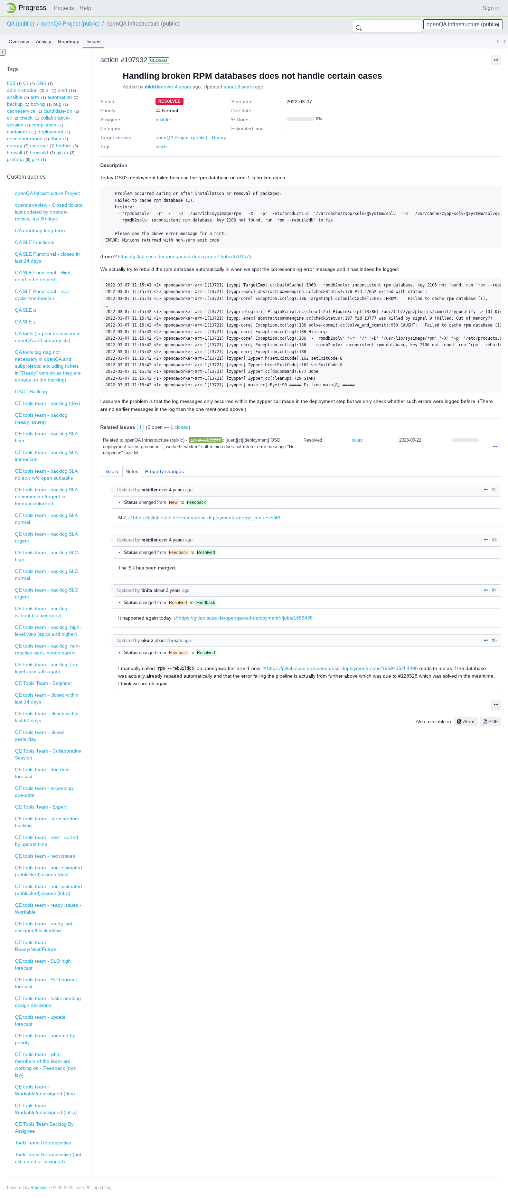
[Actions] (494, 447)
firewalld (39, 152)
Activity (43, 41)
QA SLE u (25, 310)
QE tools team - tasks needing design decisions (48, 1002)
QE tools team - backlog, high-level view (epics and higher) (48, 630)
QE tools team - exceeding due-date (44, 791)
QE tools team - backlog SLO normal (46, 574)
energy (14, 145)
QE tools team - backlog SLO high (46, 556)
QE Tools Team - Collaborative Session (48, 754)
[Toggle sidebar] (3, 52)
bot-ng (38, 104)
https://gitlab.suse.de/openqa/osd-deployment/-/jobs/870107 (183, 256)
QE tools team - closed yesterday (40, 735)
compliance (43, 125)
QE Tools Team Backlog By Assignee (44, 1127)
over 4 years (177, 86)
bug (57, 104)
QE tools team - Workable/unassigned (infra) (46, 1109)
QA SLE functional (34, 242)
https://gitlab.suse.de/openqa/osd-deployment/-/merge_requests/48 (206, 517)
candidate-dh (58, 111)
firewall (14, 152)
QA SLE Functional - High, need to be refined (43, 276)
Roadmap (68, 41)
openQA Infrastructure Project (47, 193)
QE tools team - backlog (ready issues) (41, 418)
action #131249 (205, 440)
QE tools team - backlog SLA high (46, 437)
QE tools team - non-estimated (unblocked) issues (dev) (48, 871)
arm (34, 97)
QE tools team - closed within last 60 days (46, 717)
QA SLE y (25, 321)
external (39, 145)
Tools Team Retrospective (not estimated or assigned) (48, 1158)
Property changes (164, 471)
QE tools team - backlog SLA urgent (46, 537)
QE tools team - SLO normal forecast (46, 983)
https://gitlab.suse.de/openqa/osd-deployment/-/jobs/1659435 (246, 618)
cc (9, 118)
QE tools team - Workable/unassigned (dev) (45, 1090)
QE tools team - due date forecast (42, 773)
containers (18, 131)
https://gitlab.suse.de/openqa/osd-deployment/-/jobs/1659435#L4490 (342, 668)
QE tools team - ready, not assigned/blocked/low (43, 927)
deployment (50, 131)
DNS (41, 83)
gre (35, 159)
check (26, 118)
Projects (64, 8)
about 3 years (239, 86)
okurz (357, 440)
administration (22, 90)
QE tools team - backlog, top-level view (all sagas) (47, 668)
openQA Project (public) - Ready (191, 137)
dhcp (55, 138)
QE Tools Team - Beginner (43, 683)
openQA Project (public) (70, 24)
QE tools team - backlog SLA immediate (46, 456)
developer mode (25, 138)
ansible (14, 97)
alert (62, 90)
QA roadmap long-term (40, 230)
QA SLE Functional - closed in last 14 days (47, 257)
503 (11, 83)
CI (25, 83)
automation (59, 97)
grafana (15, 159)
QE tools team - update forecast (40, 1020)
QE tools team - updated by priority (45, 1039)
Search (358, 26)
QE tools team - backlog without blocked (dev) (41, 612)
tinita (146, 590)
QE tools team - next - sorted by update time (46, 840)
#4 (494, 590)
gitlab (62, 152)
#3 (494, 540)
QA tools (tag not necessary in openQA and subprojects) (48, 337)
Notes (131, 471)
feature (64, 145)
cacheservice (21, 111)
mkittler (153, 86)
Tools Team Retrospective (43, 1142)
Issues (93, 41)
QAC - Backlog (31, 391)
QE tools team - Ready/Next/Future (35, 946)
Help (85, 8)
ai (47, 90)
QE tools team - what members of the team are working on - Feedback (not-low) (46, 1064)
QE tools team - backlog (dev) (47, 403)
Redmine (39, 1187)
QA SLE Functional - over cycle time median (42, 295)
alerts (162, 146)
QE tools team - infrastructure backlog (47, 822)
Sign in (491, 8)
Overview (19, 41)
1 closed (179, 427)
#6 (494, 640)
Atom (468, 721)
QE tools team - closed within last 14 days (46, 698)
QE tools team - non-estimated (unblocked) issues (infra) (48, 890)
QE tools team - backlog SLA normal (46, 518)
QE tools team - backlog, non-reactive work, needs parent (47, 649)
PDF (493, 721)
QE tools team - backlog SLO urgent (46, 593)
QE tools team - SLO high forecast (43, 964)
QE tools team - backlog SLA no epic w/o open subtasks (46, 474)
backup (15, 104)
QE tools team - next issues (45, 856)
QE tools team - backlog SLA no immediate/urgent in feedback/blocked (46, 496)
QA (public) (20, 24)
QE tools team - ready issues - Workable (48, 908)
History (111, 471)
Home (28, 8)
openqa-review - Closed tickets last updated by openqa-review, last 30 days (48, 211)
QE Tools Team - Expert (41, 807)
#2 (494, 489)
